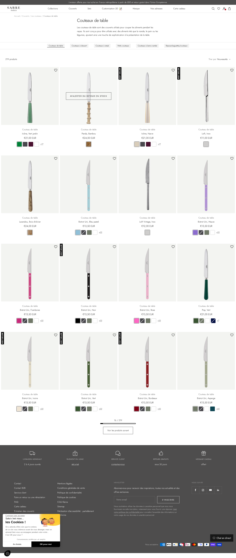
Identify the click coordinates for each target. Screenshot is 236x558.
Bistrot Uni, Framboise (30, 310)
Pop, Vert (206, 310)
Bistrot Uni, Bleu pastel (89, 221)
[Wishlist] (218, 8)
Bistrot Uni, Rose (147, 310)
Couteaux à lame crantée (147, 45)
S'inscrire (168, 499)
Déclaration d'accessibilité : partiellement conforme (75, 513)
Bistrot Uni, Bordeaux (147, 398)
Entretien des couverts (24, 511)
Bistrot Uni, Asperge (206, 398)
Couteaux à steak (102, 45)
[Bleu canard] (212, 409)
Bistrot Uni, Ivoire (30, 398)
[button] (7, 553)
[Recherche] (213, 8)
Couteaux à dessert (79, 45)
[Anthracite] (25, 144)
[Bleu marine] (213, 320)
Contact (17, 483)
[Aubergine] (31, 144)
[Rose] (136, 320)
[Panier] (229, 8)
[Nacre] (137, 144)
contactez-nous (118, 464)
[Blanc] (36, 144)
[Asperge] (89, 232)
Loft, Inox (206, 133)
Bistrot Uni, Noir (88, 310)
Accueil (17, 16)
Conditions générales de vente (71, 488)
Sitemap (60, 506)
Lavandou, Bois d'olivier (30, 221)
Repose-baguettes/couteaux (176, 45)
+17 (41, 144)
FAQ (16, 502)
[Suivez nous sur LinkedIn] (218, 490)
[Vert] (196, 320)
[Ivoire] (19, 409)
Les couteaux (36, 16)
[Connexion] (224, 8)
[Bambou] (88, 144)
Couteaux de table (56, 45)
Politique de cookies (66, 497)
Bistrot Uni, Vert (89, 398)
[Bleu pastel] (78, 232)
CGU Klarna (62, 502)
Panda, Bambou (89, 133)
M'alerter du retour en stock (88, 96)
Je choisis (17, 544)
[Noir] (78, 320)
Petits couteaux (123, 45)
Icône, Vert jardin (30, 133)
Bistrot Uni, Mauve (206, 221)
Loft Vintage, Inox (147, 221)
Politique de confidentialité (69, 492)
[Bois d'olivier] (30, 232)
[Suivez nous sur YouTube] (210, 490)
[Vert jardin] (19, 144)
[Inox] (206, 144)
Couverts (25, 16)
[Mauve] (195, 232)
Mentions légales (64, 483)
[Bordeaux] (136, 409)
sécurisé (75, 464)
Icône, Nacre (147, 133)
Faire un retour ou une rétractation (29, 497)
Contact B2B (20, 488)
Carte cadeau (20, 506)
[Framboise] (19, 320)
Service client (20, 492)
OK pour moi (46, 544)
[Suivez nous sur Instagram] (203, 490)
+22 (100, 232)
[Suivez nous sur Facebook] (195, 490)
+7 (218, 320)
